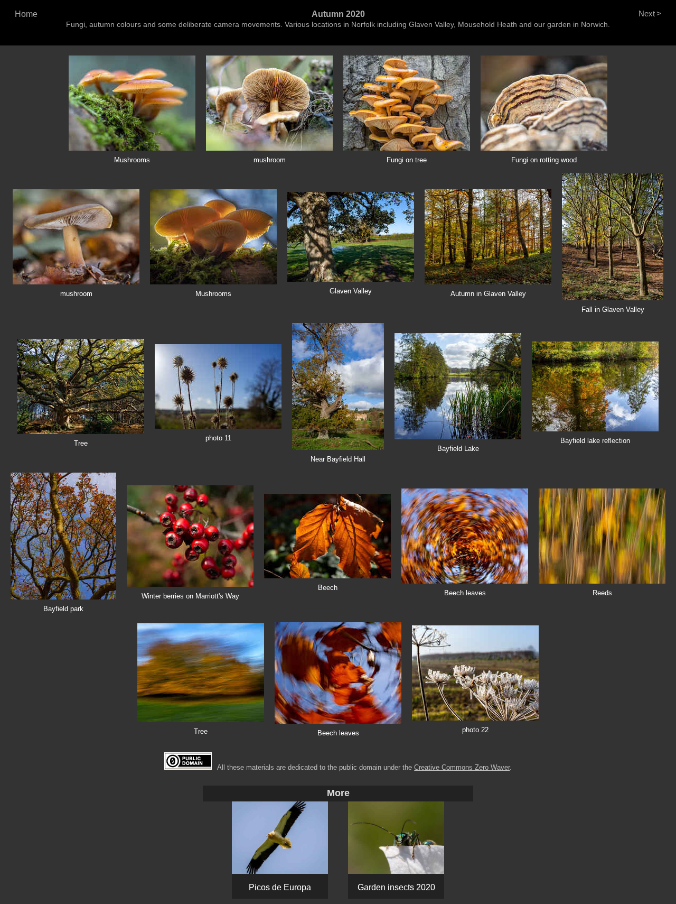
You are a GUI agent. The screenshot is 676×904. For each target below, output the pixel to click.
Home (26, 14)
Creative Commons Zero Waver (462, 767)
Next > (650, 13)
